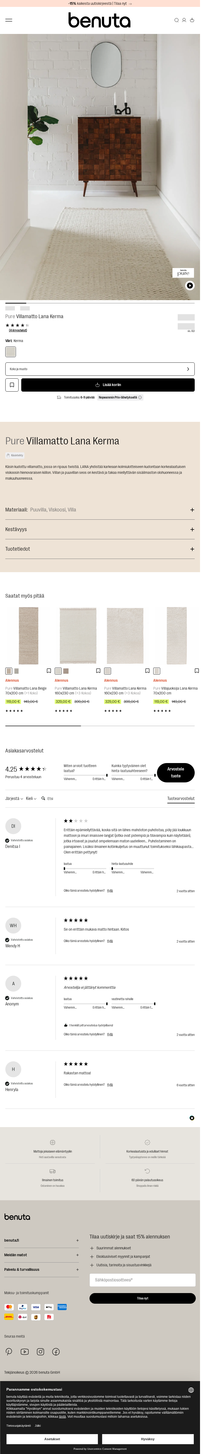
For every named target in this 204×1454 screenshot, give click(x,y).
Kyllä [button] (110, 890)
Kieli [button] (29, 798)
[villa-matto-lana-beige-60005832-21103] (8, 671)
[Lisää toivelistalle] (12, 385)
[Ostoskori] (192, 20)
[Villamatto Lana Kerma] (10, 351)
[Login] (184, 20)
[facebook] (56, 1351)
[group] (33, 769)
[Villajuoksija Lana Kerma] (176, 636)
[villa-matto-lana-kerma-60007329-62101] (107, 671)
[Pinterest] (9, 1351)
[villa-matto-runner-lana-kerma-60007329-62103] (156, 671)
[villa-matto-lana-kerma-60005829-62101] (58, 671)
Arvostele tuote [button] (175, 772)
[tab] (181, 799)
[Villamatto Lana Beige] (28, 636)
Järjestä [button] (12, 798)
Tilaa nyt (142, 1298)
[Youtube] (24, 1351)
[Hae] (176, 20)
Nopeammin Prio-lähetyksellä (118, 397)
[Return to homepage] (100, 20)
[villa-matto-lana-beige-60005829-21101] (66, 671)
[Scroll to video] (190, 285)
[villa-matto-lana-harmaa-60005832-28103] (16, 671)
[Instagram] (40, 1351)
